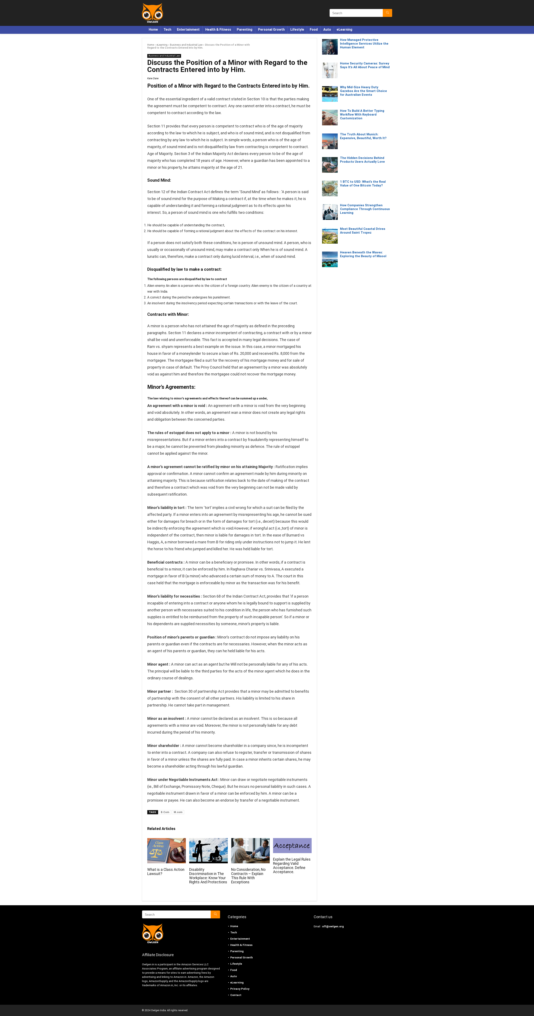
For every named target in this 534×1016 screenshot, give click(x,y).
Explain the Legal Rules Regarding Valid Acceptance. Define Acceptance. (292, 865)
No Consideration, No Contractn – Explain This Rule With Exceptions (248, 875)
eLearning (344, 29)
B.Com (165, 812)
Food (314, 29)
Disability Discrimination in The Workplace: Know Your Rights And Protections (208, 875)
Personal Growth (271, 29)
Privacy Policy (239, 988)
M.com (178, 812)
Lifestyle (297, 29)
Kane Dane (153, 78)
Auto (327, 29)
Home (153, 29)
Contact (235, 995)
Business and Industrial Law (186, 44)
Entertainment (188, 29)
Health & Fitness (218, 29)
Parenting (244, 29)
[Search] (387, 13)
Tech (167, 29)
